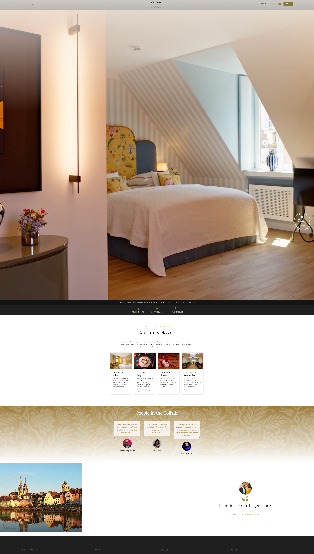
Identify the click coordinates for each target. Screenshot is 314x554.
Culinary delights (157, 312)
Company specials (175, 312)
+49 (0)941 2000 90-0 (268, 4)
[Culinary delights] (157, 309)
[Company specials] (176, 309)
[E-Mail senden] (280, 4)
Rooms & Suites (138, 312)
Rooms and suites (118, 374)
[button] (115, 437)
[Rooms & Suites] (138, 309)
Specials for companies (190, 374)
